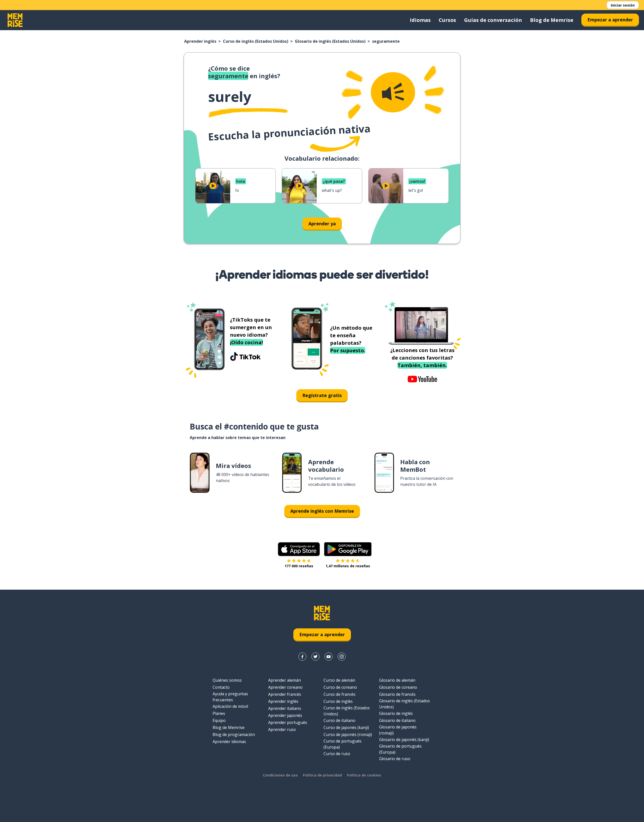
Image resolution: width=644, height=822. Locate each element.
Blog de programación (234, 734)
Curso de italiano (339, 720)
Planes (219, 713)
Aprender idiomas (229, 741)
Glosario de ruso (394, 758)
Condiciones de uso (280, 775)
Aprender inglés (200, 41)
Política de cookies (364, 775)
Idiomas (420, 20)
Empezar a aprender (610, 20)
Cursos (447, 20)
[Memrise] (15, 20)
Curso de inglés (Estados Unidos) (255, 41)
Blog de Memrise (551, 20)
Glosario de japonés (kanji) (404, 739)
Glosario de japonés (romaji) (398, 730)
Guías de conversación (493, 20)
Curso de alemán (339, 680)
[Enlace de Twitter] (315, 657)
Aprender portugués (287, 722)
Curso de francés (339, 694)
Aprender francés (284, 694)
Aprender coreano (285, 687)
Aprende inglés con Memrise (322, 511)
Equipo (219, 720)
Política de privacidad (322, 775)
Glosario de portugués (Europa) (400, 749)
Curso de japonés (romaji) (348, 734)
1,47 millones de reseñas (348, 566)
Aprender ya (322, 224)
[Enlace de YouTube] (329, 657)
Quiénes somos (227, 680)
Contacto (221, 687)
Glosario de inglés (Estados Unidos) (330, 41)
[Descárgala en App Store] (299, 549)
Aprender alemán (284, 680)
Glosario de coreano (398, 687)
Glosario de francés (397, 694)
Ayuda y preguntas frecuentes (230, 697)
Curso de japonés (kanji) (346, 727)
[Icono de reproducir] (212, 185)
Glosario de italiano (397, 720)
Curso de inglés (338, 701)
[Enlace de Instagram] (342, 657)
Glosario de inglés (396, 713)
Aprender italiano (284, 708)
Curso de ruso (337, 753)
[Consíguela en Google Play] (348, 549)
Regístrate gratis (322, 395)
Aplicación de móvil (230, 706)
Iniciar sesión (623, 5)
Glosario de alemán (397, 680)
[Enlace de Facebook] (302, 657)
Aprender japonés (285, 715)
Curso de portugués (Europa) (342, 744)
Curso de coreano (340, 687)
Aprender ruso (282, 729)
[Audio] (393, 92)
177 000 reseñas (299, 566)
